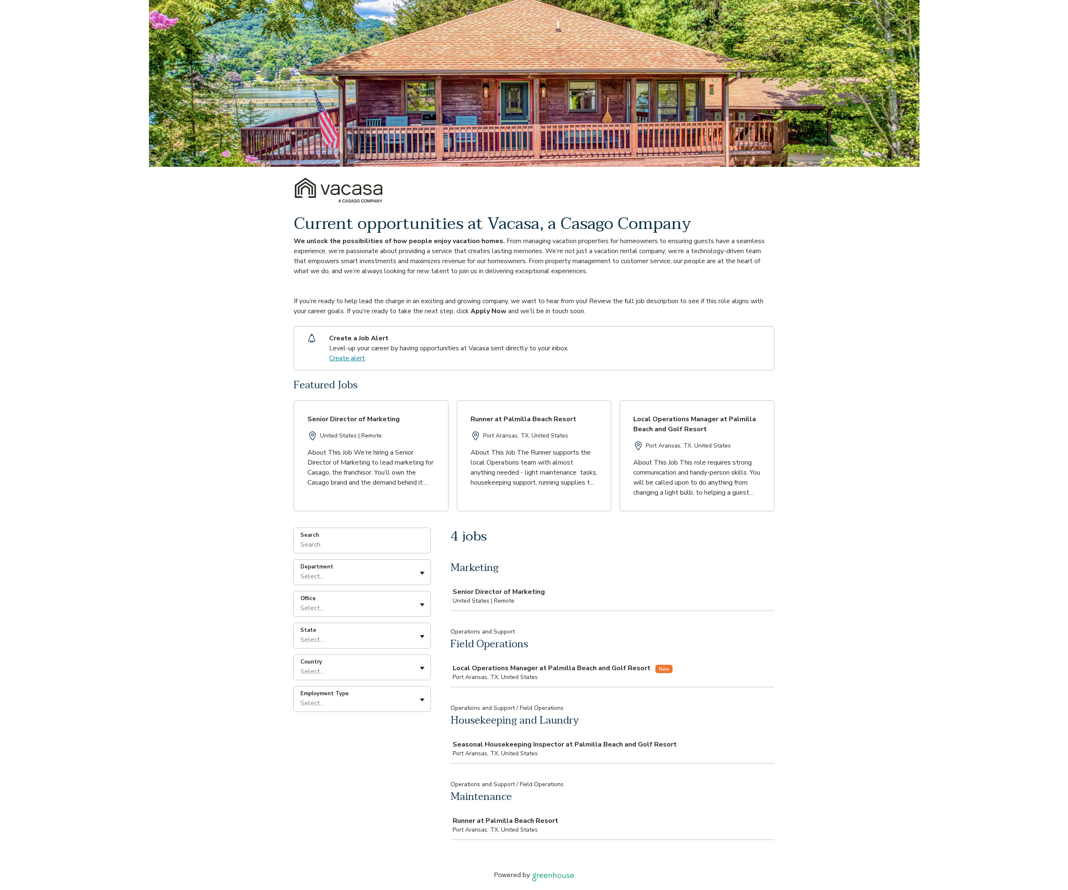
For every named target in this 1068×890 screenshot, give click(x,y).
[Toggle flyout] (422, 573)
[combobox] (301, 576)
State (308, 630)
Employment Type (324, 693)
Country (311, 662)
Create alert (347, 358)
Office (308, 598)
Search (309, 535)
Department (316, 567)
